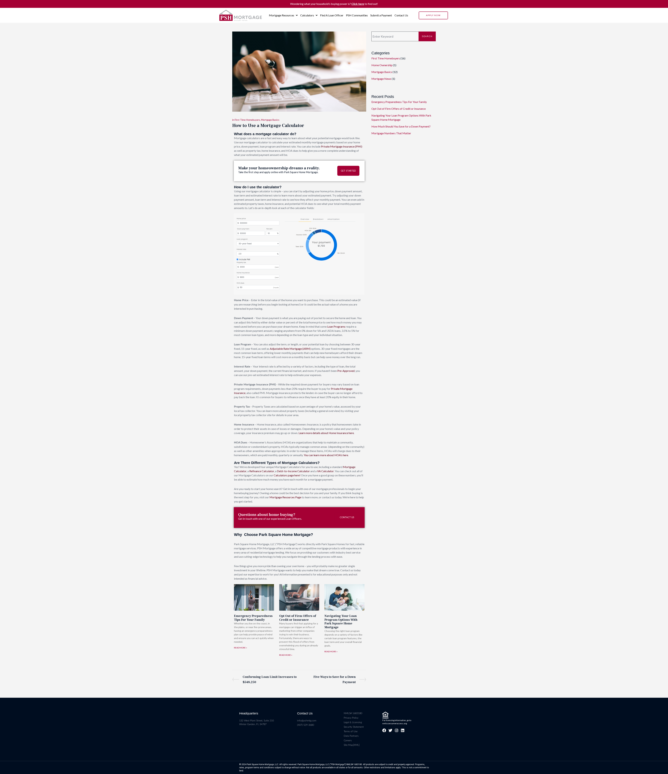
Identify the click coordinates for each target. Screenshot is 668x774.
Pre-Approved (346, 370)
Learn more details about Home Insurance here (326, 433)
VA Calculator (325, 471)
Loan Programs (336, 326)
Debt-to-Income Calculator (293, 471)
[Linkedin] (402, 730)
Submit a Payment (381, 15)
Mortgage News (381, 78)
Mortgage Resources (281, 15)
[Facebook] (384, 730)
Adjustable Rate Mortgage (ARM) (290, 348)
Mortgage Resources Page (285, 497)
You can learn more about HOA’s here (326, 455)
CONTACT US (347, 517)
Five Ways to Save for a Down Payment (334, 679)
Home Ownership (381, 65)
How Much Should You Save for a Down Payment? (401, 126)
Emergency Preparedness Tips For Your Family (253, 618)
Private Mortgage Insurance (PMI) (341, 146)
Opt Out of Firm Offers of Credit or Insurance (297, 618)
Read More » (240, 647)
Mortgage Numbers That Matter (391, 133)
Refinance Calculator (261, 471)
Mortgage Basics (270, 119)
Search (427, 36)
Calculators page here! (287, 475)
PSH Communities (357, 15)
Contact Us (401, 15)
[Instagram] (396, 730)
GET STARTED (348, 170)
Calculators (307, 15)
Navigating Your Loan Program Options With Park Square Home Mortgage (340, 621)
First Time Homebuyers (247, 119)
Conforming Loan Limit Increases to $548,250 (269, 679)
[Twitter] (390, 730)
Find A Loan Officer (331, 15)
